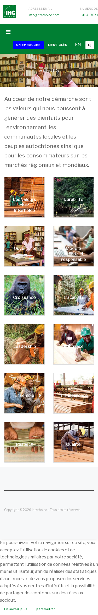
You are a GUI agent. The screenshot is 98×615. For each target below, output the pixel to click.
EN (78, 44)
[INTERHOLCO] (9, 6)
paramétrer (45, 609)
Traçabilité (73, 297)
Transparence (74, 395)
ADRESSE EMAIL (40, 8)
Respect (24, 444)
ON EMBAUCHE (28, 45)
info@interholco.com (43, 15)
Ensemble (24, 395)
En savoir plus (15, 609)
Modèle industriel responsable (73, 254)
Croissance (24, 297)
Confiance (74, 346)
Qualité (73, 444)
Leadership (24, 346)
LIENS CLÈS (57, 45)
